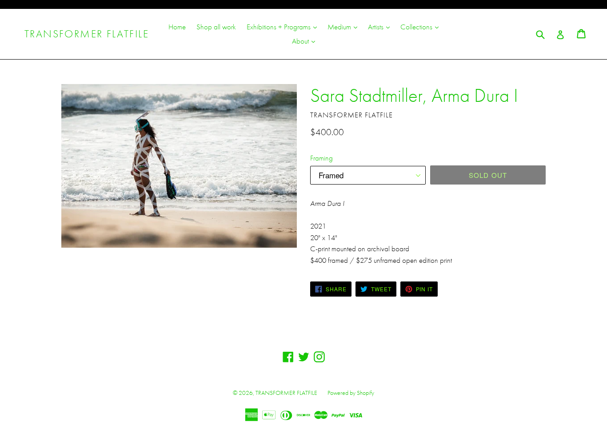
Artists (381, 26)
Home (177, 27)
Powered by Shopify (350, 393)
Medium (344, 26)
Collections (421, 26)
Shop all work (216, 27)
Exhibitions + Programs (284, 26)
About (305, 41)
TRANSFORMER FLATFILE (86, 34)
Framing (321, 158)
